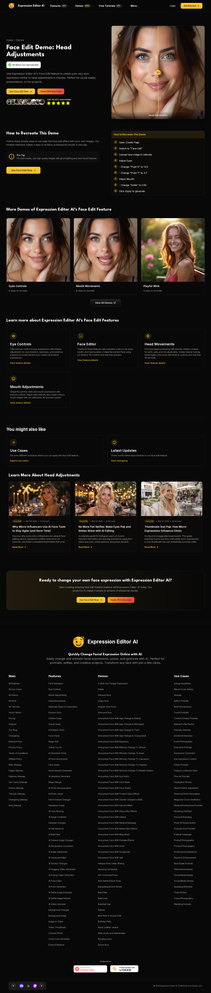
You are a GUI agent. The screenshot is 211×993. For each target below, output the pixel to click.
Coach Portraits (181, 712)
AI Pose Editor (55, 881)
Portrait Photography (184, 840)
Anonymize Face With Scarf (111, 846)
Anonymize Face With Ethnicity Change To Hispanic (122, 765)
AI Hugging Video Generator (62, 869)
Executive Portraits (183, 747)
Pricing (12, 718)
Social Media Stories (184, 881)
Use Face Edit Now (19, 91)
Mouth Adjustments (58, 695)
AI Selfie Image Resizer (60, 898)
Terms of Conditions (18, 753)
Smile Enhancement (183, 869)
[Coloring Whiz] (34, 986)
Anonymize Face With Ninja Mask (114, 834)
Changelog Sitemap (18, 799)
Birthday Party (104, 921)
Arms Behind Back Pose (109, 881)
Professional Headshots (185, 852)
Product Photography (184, 846)
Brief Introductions (182, 706)
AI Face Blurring (56, 811)
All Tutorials (14, 706)
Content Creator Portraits (186, 718)
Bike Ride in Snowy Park (109, 915)
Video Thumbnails (57, 927)
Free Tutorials (109, 5)
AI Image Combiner (58, 817)
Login (172, 5)
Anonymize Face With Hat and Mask (115, 805)
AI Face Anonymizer (58, 759)
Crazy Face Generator (59, 939)
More (134, 5)
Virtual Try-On (55, 747)
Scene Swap (55, 724)
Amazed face (104, 695)
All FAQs (12, 701)
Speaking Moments (183, 886)
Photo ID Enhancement (185, 823)
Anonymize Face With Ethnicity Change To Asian (121, 753)
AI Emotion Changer (58, 863)
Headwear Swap (57, 805)
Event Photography (183, 741)
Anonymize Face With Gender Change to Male (120, 799)
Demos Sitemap (16, 788)
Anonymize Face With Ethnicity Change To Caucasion (123, 759)
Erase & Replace (56, 945)
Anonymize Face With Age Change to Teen (119, 730)
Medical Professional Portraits (188, 805)
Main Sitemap (15, 765)
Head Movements (57, 701)
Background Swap (57, 915)
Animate (178, 695)
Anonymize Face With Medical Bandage (117, 823)
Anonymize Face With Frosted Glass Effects (119, 794)
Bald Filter (102, 892)
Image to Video (56, 921)
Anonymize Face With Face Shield (114, 788)
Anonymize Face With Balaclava (113, 741)
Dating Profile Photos (184, 724)
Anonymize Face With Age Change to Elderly (119, 718)
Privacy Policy (15, 747)
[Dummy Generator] (20, 986)
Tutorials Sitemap (17, 794)
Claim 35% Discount (50, 91)
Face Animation (56, 683)
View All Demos (103, 302)
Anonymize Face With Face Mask (114, 782)
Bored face (103, 945)
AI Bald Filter (54, 834)
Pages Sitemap (16, 770)
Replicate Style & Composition (63, 706)
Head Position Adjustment (186, 788)
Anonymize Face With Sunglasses (114, 852)
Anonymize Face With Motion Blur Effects (117, 828)
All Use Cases (15, 689)
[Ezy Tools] (27, 986)
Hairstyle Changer (57, 823)
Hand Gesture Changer (60, 799)
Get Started (190, 5)
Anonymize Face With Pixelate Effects (116, 840)
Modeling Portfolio (183, 811)
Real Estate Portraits (183, 863)
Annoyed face (105, 712)
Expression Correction (184, 753)
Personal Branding (183, 817)
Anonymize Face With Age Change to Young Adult (122, 735)
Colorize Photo (56, 933)
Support (12, 724)
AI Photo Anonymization (60, 788)
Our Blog (13, 730)
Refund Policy (15, 741)
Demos (82, 5)
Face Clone (54, 735)
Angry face (103, 701)
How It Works (15, 712)
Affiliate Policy (15, 759)
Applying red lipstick (107, 869)
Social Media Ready (183, 875)
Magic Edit (53, 741)
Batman (101, 910)
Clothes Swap (55, 718)
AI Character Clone (58, 753)
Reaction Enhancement (185, 857)
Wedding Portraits (182, 904)
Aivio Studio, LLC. (195, 986)
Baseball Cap (104, 904)
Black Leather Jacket (108, 927)
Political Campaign (182, 834)
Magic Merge (55, 782)
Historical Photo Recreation (187, 794)
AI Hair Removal (56, 828)
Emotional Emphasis (183, 735)
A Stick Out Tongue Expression (113, 683)
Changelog (14, 735)
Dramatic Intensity (182, 730)
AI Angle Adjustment (58, 852)
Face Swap (54, 765)
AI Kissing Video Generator (61, 875)
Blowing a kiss (105, 939)
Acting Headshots (182, 683)
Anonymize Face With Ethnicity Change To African (122, 747)
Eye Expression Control (185, 759)
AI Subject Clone (56, 730)
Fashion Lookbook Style (185, 770)
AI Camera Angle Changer (61, 840)
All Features (14, 683)
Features (58, 5)
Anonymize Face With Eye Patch (113, 776)
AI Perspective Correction (61, 846)
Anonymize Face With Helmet (112, 817)
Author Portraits (181, 701)
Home (9, 40)
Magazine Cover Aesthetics (187, 799)
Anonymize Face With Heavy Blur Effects (117, 811)
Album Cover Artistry (183, 689)
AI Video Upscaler (57, 904)
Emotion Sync (55, 712)
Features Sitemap (17, 776)
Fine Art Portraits (182, 776)
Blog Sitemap (15, 805)
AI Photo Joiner (56, 794)
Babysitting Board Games (110, 886)
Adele (101, 689)
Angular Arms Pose (107, 706)
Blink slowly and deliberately (111, 933)
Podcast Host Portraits (184, 828)
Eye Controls (55, 689)
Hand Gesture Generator (60, 770)
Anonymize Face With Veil (110, 857)
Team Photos (180, 892)
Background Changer (59, 910)
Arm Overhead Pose (107, 875)
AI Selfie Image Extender (60, 892)
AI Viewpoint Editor (58, 857)
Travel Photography (183, 898)
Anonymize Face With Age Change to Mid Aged (121, 724)
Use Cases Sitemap (18, 782)
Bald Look (103, 898)
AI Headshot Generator (59, 776)
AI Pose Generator (57, 886)
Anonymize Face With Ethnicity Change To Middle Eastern (125, 770)
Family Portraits (181, 765)
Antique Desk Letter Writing (111, 863)
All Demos (13, 695)
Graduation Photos (183, 782)
